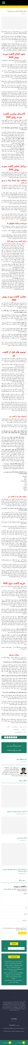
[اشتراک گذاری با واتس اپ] (7, 737)
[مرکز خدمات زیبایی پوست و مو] (21, 2)
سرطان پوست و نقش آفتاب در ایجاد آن (13, 963)
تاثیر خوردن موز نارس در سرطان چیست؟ (13, 961)
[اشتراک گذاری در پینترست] (12, 737)
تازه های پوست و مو (18, 732)
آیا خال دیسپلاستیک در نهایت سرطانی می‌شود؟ (13, 977)
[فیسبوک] (19, 1014)
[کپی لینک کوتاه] (5, 737)
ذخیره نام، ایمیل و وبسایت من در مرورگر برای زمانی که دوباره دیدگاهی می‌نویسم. (15, 928)
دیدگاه (25, 893)
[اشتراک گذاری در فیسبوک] (16, 737)
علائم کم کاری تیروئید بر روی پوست (13, 974)
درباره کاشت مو (16, 729)
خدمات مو (23, 729)
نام (26, 907)
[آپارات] (8, 1014)
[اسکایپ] (14, 1014)
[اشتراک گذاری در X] (14, 737)
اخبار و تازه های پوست (21, 873)
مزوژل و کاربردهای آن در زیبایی (13, 967)
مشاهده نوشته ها (23, 761)
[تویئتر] (16, 1014)
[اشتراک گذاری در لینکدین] (9, 737)
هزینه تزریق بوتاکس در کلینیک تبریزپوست (13, 965)
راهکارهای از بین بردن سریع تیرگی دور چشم (13, 972)
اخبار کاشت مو (14, 726)
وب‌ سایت (24, 920)
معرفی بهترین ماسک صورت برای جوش (13, 980)
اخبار (21, 726)
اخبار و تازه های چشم (20, 813)
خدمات (8, 726)
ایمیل (25, 913)
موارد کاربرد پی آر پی (13, 982)
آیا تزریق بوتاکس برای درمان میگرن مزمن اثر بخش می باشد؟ (13, 970)
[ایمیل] (11, 1014)
